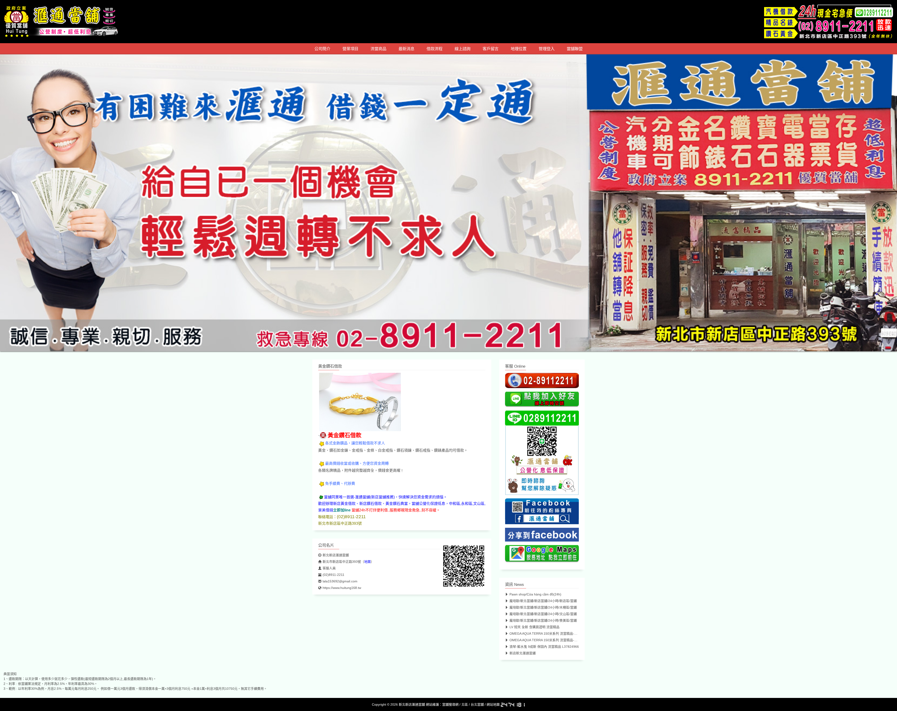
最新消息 (406, 48)
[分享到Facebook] (542, 536)
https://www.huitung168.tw (342, 588)
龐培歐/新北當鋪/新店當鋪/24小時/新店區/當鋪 (543, 601)
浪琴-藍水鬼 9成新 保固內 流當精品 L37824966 (544, 646)
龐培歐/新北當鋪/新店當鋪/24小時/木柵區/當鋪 (543, 607)
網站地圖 (493, 704)
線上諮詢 (462, 48)
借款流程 (434, 48)
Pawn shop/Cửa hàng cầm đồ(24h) (535, 594)
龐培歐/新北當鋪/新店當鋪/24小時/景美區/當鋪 (543, 620)
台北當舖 (477, 704)
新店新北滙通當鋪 (522, 653)
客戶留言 (490, 48)
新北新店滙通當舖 (336, 555)
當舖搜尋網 (450, 704)
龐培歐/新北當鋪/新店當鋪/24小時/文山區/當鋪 (543, 614)
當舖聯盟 (575, 48)
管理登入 (547, 48)
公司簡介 (322, 48)
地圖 (367, 561)
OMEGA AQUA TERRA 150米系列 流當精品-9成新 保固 (549, 633)
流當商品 (378, 48)
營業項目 (350, 48)
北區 (464, 704)
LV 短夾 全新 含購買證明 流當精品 (534, 627)
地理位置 (519, 48)
